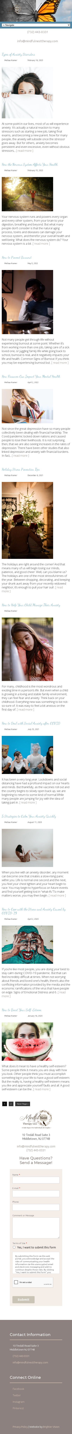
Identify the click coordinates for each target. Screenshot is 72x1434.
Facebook (18, 1388)
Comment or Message (23, 1215)
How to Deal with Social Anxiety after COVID (31, 723)
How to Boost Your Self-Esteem (21, 1010)
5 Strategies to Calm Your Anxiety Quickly (29, 816)
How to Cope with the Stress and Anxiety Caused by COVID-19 (34, 911)
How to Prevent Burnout (16, 257)
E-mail (16, 1188)
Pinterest (18, 1408)
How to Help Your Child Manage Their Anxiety (31, 605)
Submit (23, 1299)
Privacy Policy (20, 1426)
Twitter (17, 1395)
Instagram (18, 1401)
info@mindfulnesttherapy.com (37, 41)
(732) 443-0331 (37, 32)
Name (16, 1175)
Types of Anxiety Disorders (18, 54)
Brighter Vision (51, 1426)
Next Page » (22, 1104)
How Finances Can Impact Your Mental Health (31, 376)
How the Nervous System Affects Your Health (30, 164)
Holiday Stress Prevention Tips (21, 469)
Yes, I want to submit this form (36, 1247)
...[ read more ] (24, 151)
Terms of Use (19, 1243)
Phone (15, 1202)
